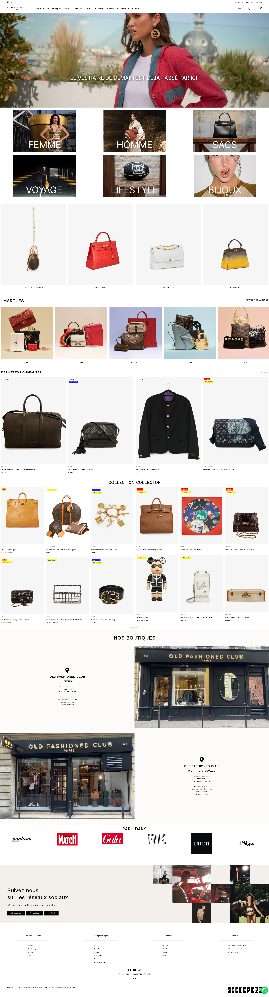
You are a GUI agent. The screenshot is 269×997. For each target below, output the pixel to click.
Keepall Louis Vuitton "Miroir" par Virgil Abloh (197, 617)
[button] (2, 843)
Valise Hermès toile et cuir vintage (148, 617)
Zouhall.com (70, 987)
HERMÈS (139, 466)
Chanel (27, 362)
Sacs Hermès (101, 288)
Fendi (244, 362)
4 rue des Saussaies (67, 687)
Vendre (237, 2)
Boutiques (245, 2)
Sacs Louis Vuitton (34, 288)
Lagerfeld (234, 614)
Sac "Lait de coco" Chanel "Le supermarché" (107, 617)
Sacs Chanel (168, 288)
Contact (259, 2)
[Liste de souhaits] (254, 8)
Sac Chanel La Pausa (188, 550)
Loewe (205, 466)
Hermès (81, 362)
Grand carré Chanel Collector (101, 550)
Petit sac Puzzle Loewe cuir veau (215, 469)
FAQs (252, 2)
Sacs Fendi (235, 288)
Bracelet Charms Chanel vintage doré (15, 550)
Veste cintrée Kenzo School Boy (12, 469)
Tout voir (264, 373)
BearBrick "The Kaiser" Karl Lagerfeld (239, 617)
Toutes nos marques (257, 300)
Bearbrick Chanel (52, 617)
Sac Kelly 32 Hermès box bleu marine (149, 469)
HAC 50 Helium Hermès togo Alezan (59, 550)
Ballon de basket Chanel (234, 550)
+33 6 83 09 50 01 (69, 692)
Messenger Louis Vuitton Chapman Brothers (84, 469)
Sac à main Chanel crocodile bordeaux (150, 550)
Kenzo (3, 466)
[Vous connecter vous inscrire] (249, 8)
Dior (190, 362)
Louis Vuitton (135, 362)
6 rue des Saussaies (201, 776)
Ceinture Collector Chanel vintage (13, 620)
